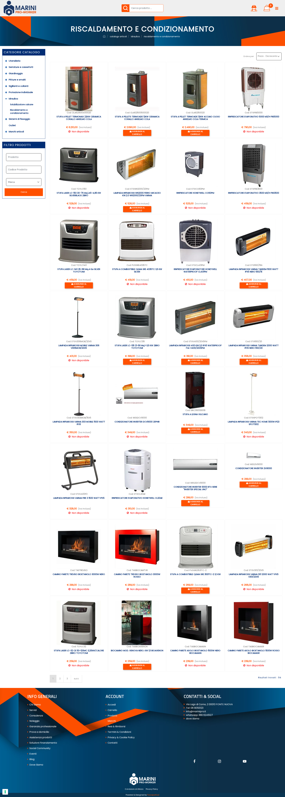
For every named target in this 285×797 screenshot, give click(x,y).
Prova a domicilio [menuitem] (39, 732)
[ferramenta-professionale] (104, 36)
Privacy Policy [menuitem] (152, 789)
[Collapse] (6, 98)
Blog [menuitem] (31, 759)
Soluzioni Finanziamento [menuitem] (43, 742)
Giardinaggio (16, 73)
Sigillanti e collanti (18, 86)
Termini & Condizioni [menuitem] (119, 732)
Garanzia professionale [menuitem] (42, 726)
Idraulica (13, 98)
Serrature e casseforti (21, 67)
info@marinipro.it (196, 711)
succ (76, 678)
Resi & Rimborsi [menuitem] (116, 726)
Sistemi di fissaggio (19, 118)
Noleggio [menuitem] (34, 721)
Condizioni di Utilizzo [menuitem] (134, 789)
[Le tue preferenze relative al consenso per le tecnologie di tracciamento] (5, 792)
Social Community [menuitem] (39, 748)
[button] (125, 8)
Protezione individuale (21, 92)
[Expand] (6, 60)
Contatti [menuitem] (112, 742)
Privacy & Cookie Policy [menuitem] (121, 737)
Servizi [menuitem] (33, 710)
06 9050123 (197, 708)
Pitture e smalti (17, 79)
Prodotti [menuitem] (112, 715)
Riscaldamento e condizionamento (19, 111)
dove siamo (192, 718)
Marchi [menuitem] (111, 721)
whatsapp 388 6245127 (199, 715)
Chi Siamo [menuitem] (35, 704)
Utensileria (14, 60)
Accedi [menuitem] (111, 704)
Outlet (12, 125)
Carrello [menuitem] (112, 710)
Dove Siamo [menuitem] (36, 764)
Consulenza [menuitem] (36, 715)
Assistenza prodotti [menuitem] (40, 737)
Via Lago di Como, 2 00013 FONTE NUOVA (209, 704)
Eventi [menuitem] (33, 753)
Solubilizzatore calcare (21, 104)
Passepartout (153, 795)
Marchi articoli (16, 131)
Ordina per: (248, 56)
